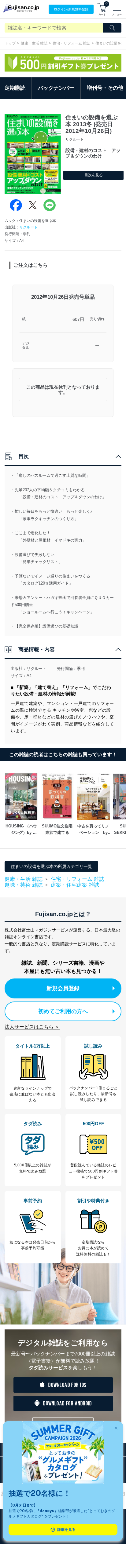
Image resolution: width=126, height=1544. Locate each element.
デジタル (25, 345)
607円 (78, 319)
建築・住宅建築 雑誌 (75, 885)
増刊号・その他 (105, 88)
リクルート (28, 227)
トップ (10, 43)
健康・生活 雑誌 (34, 43)
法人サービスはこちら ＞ (32, 1026)
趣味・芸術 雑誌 (24, 885)
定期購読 (15, 88)
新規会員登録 (63, 988)
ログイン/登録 (71, 9)
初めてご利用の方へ (63, 1011)
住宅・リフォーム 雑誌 (71, 43)
